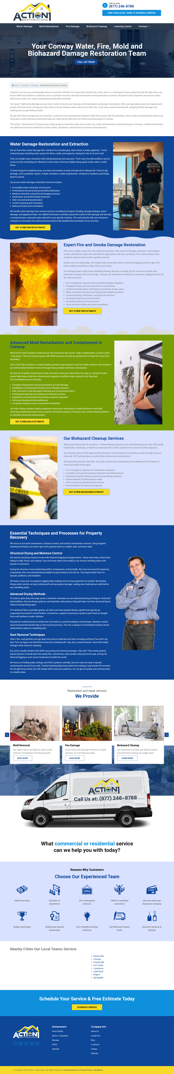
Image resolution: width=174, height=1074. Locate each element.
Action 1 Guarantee (60, 1035)
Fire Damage (72, 26)
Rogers (96, 974)
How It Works (57, 1031)
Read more (22, 758)
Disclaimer (98, 1070)
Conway (97, 959)
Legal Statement (70, 1070)
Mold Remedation (49, 26)
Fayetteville (98, 962)
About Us (95, 1031)
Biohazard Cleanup (97, 26)
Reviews (55, 1040)
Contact (143, 26)
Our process (127, 758)
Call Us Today (86, 62)
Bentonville (98, 956)
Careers (94, 1049)
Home (16, 85)
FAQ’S (54, 1044)
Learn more (75, 758)
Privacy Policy (85, 1070)
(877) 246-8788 (121, 6)
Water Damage (24, 26)
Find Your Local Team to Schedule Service (132, 13)
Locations (95, 1044)
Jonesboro (98, 968)
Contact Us (95, 1035)
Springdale (98, 977)
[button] (7, 735)
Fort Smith (98, 965)
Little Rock (98, 971)
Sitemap (94, 1053)
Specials (55, 1049)
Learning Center (123, 26)
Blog (93, 1040)
